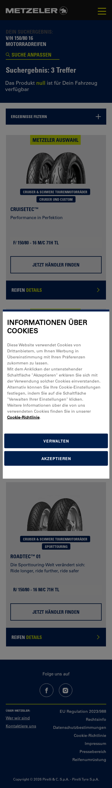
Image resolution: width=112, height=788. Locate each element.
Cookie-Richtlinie (23, 417)
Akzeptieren (56, 458)
